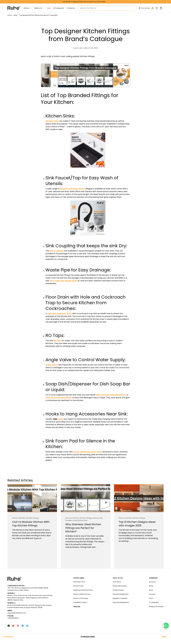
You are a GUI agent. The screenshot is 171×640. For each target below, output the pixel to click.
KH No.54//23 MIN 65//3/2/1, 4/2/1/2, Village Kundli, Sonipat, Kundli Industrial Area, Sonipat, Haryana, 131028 (29, 606)
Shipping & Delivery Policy (83, 590)
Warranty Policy (79, 582)
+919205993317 (13, 618)
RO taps (57, 340)
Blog (15, 15)
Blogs (151, 586)
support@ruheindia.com (16, 613)
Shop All (76, 606)
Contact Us (71, 8)
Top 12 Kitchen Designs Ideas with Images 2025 (137, 523)
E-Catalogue (154, 602)
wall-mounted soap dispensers (111, 394)
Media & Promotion (156, 606)
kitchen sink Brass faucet (72, 188)
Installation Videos (80, 602)
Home (9, 15)
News (151, 590)
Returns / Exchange (80, 598)
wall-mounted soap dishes (58, 397)
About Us (152, 582)
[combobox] (107, 8)
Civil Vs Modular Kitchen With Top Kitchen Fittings (31, 523)
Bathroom (38, 8)
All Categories (58, 8)
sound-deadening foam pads (87, 451)
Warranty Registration (121, 602)
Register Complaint (120, 598)
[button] (161, 8)
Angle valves (51, 364)
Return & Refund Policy (81, 594)
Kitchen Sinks (52, 121)
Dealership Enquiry (120, 586)
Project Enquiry (118, 590)
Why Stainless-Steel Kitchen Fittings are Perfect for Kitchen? (83, 528)
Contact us (117, 582)
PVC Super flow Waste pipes (63, 280)
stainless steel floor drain (59, 313)
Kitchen (26, 8)
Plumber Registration (121, 594)
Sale (48, 8)
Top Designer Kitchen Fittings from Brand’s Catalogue (38, 15)
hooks (61, 419)
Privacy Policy (78, 586)
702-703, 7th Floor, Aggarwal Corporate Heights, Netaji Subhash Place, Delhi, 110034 (27, 589)
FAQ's (151, 598)
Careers (152, 594)
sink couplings (56, 250)
